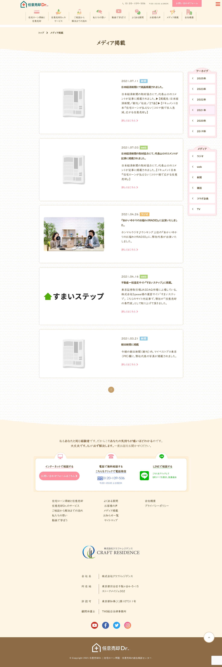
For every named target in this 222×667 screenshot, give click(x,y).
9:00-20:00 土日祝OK (159, 4)
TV (198, 209)
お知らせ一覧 (111, 515)
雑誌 (199, 188)
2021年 (201, 110)
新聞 (199, 177)
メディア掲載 (173, 17)
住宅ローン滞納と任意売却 (36, 19)
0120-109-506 (135, 3)
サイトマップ (111, 520)
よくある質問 (138, 17)
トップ (41, 33)
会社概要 (189, 17)
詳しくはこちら (128, 120)
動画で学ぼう (60, 520)
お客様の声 (155, 17)
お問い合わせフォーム (187, 3)
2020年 (201, 121)
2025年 (201, 78)
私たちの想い (99, 17)
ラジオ (199, 156)
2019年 (201, 131)
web (199, 167)
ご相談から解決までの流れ (79, 19)
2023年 (201, 89)
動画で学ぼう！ (119, 17)
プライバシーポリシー (157, 506)
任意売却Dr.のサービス (58, 19)
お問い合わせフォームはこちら (58, 476)
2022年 (201, 99)
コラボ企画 (202, 198)
